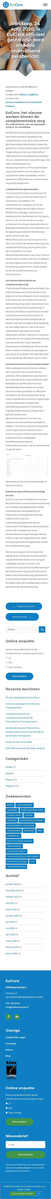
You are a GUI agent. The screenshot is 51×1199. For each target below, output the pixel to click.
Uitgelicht (33, 94)
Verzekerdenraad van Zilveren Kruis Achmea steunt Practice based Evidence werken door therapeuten (25, 731)
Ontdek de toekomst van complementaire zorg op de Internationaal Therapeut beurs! (21, 717)
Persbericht (20, 102)
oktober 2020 (12, 915)
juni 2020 (10, 921)
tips (33, 861)
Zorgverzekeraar (16, 866)
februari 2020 (12, 947)
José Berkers (13, 830)
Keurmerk (29, 830)
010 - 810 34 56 (13, 1003)
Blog (8, 773)
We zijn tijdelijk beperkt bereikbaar (23, 697)
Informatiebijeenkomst (31, 820)
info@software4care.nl (17, 1007)
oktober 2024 (12, 884)
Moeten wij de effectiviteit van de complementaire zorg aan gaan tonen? (25, 651)
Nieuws (23, 94)
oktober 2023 (12, 896)
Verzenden (19, 676)
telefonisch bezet (16, 851)
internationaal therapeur (20, 825)
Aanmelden (25, 1154)
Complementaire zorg (32, 810)
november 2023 (13, 890)
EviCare (9, 102)
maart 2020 (11, 940)
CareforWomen (24, 805)
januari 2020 (11, 953)
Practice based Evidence (19, 841)
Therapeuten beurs (17, 861)
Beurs (10, 805)
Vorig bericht (19, 616)
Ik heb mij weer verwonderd (19, 741)
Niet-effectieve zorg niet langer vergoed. (25, 748)
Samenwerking (14, 846)
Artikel (9, 766)
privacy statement (24, 1168)
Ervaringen (11, 1043)
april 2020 (10, 934)
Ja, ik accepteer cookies (22, 1193)
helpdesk (11, 820)
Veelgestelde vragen (16, 1037)
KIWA (40, 830)
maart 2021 (11, 909)
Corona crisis (14, 815)
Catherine (12, 810)
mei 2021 (10, 903)
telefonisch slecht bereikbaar (22, 856)
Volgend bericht (26, 606)
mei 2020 (10, 928)
